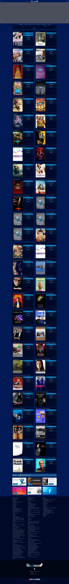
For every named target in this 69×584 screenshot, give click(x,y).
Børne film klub (30, 518)
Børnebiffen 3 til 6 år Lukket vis (17, 508)
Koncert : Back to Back (16, 537)
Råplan (29, 524)
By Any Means (15, 507)
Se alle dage (51, 35)
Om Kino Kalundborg (46, 513)
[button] (2, 20)
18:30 (49, 33)
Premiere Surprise (15, 516)
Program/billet (21, 24)
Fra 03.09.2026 (51, 131)
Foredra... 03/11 (28, 344)
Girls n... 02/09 (51, 164)
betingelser (33, 578)
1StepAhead (42, 580)
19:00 (26, 49)
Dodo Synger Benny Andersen (32, 545)
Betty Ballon (29, 519)
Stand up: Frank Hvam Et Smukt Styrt (18, 556)
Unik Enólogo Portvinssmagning (17, 540)
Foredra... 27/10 (28, 327)
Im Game (14, 512)
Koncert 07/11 (51, 344)
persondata (36, 578)
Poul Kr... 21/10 (28, 311)
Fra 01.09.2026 (51, 49)
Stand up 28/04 (28, 459)
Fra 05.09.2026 (28, 82)
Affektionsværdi (15, 499)
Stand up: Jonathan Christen (17, 534)
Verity (29, 520)
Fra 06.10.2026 (28, 278)
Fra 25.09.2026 (51, 245)
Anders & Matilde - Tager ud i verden (33, 556)
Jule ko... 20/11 (51, 360)
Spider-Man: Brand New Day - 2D (17, 511)
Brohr (13, 523)
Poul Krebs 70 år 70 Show (16, 536)
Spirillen (14, 514)
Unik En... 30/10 (51, 327)
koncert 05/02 (28, 393)
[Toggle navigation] (67, 1)
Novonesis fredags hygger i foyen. (17, 509)
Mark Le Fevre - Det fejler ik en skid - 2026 (18, 533)
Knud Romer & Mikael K (16, 547)
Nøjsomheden (15, 501)
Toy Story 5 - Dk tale (15, 513)
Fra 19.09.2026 (51, 197)
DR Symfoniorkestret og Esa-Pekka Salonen (19, 530)
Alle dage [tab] (34, 28)
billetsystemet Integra (36, 580)
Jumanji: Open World (31, 541)
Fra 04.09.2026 (28, 148)
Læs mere (28, 53)
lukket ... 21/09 (51, 229)
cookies (39, 578)
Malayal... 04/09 (51, 148)
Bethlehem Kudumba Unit (16, 517)
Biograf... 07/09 (28, 164)
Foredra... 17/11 (28, 360)
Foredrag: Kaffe (15, 541)
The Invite (14, 500)
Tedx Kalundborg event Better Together (18, 518)
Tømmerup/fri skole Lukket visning (17, 554)
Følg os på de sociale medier (47, 511)
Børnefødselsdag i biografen (47, 509)
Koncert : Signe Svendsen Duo (32, 544)
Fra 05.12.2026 (28, 377)
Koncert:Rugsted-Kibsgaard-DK (17, 553)
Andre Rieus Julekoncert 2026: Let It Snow (19, 546)
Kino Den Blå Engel (34, 1)
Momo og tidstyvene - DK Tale (32, 535)
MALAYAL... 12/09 (50, 181)
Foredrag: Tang (15, 544)
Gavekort (30, 24)
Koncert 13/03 (51, 426)
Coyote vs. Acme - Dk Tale (31, 516)
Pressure (14, 515)
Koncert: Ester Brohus (16, 555)
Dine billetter (38, 24)
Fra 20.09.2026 (28, 229)
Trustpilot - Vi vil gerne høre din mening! (48, 512)
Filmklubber (44, 514)
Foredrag (48, 24)
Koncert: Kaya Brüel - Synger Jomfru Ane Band (34, 543)
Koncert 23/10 (51, 311)
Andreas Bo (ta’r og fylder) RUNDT (32, 546)
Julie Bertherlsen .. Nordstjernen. (17, 545)
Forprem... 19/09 (28, 245)
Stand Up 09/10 (51, 278)
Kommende (26, 24)
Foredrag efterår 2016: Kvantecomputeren (19, 535)
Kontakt (34, 24)
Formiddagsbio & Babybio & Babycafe (48, 510)
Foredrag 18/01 (51, 377)
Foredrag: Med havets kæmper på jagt (18, 531)
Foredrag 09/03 (28, 426)
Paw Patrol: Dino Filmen (16, 510)
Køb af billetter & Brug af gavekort (48, 501)
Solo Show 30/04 (51, 459)
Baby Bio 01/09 (28, 131)
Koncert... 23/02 (51, 393)
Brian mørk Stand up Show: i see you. (18, 532)
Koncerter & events (43, 24)
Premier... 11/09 (28, 181)
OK (29, 492)
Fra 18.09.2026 (28, 197)
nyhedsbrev (30, 578)
